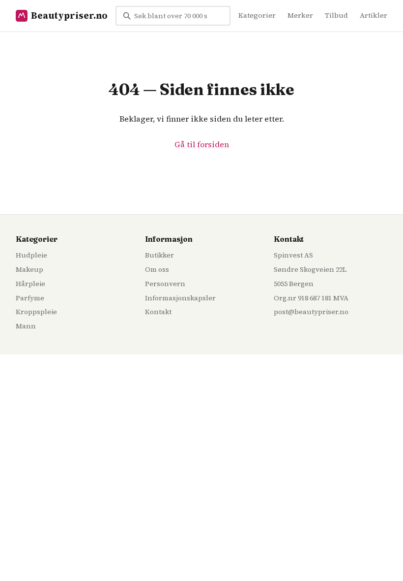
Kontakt (158, 312)
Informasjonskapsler (180, 298)
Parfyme (30, 298)
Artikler (373, 15)
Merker (300, 15)
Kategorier (257, 15)
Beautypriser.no (69, 15)
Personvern (165, 284)
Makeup (29, 269)
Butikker (159, 255)
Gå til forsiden (201, 144)
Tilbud (336, 15)
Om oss (157, 269)
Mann (26, 326)
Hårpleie (30, 284)
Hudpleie (31, 255)
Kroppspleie (36, 312)
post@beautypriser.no (311, 312)
